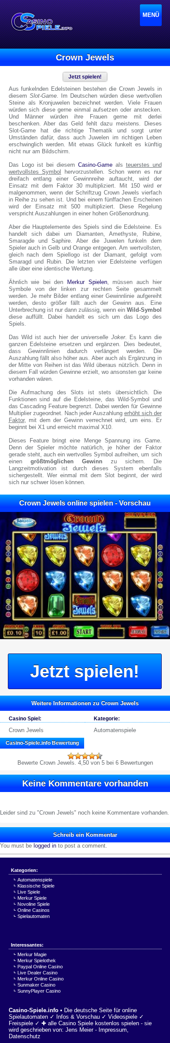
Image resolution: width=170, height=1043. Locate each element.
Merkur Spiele (32, 898)
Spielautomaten (33, 916)
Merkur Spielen (87, 282)
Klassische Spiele (35, 885)
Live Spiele (28, 891)
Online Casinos (33, 910)
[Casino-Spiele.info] (41, 22)
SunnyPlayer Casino (39, 990)
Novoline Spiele (33, 904)
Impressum (113, 1029)
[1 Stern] (71, 756)
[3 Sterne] (85, 756)
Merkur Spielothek (36, 960)
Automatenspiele (115, 730)
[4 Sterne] (91, 756)
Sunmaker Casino (36, 984)
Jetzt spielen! (84, 671)
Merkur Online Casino (40, 978)
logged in (45, 845)
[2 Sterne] (78, 756)
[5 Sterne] (98, 756)
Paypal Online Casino (40, 966)
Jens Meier (79, 1029)
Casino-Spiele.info (33, 1010)
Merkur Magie (32, 954)
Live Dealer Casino (37, 972)
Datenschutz (25, 1036)
